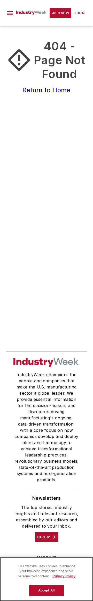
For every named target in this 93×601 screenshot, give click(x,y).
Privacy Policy (63, 576)
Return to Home (46, 90)
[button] (10, 13)
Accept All (46, 590)
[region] (46, 579)
